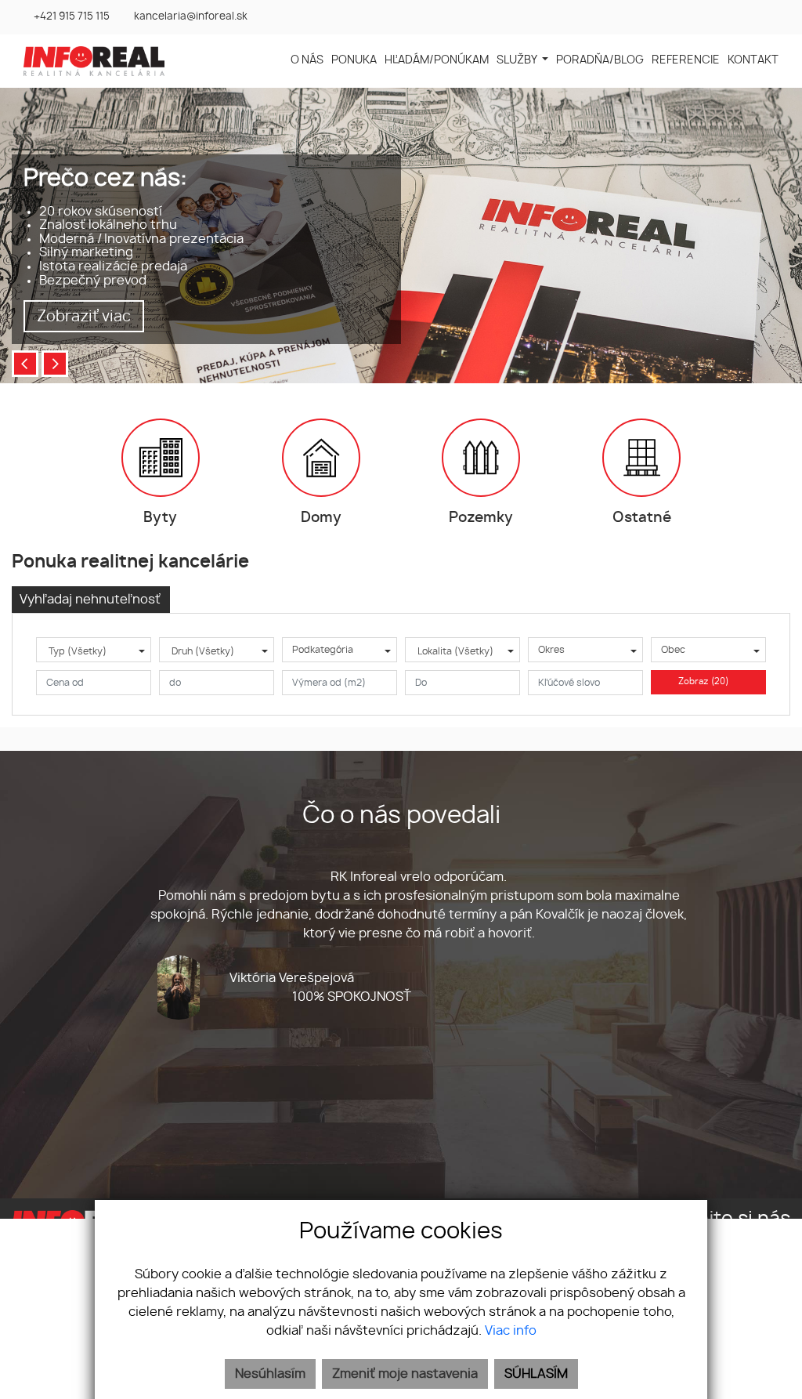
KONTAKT (753, 60)
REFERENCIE (686, 60)
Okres (551, 649)
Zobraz (703, 681)
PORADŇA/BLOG (600, 60)
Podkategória (322, 649)
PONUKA (354, 60)
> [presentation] (55, 364)
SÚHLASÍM (536, 1374)
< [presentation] (25, 364)
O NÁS (307, 60)
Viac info (510, 1331)
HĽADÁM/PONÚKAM (437, 60)
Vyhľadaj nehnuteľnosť (90, 599)
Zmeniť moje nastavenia (405, 1374)
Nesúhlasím (270, 1374)
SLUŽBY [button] (518, 60)
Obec (673, 649)
